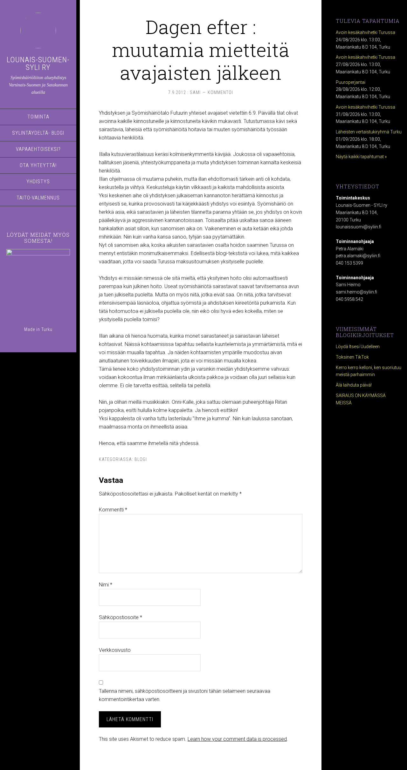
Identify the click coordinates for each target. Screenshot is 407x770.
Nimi (105, 585)
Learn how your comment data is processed (237, 739)
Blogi (141, 459)
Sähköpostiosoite (120, 617)
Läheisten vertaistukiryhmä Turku (369, 131)
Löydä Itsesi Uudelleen (358, 346)
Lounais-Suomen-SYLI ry (38, 63)
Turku (46, 329)
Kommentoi (220, 92)
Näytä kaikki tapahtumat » (361, 156)
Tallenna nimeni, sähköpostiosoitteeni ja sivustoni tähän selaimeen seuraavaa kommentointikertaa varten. (184, 695)
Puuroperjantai (350, 82)
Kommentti (113, 510)
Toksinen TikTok (352, 357)
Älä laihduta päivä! (354, 385)
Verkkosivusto (115, 650)
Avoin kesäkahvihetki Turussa (365, 32)
